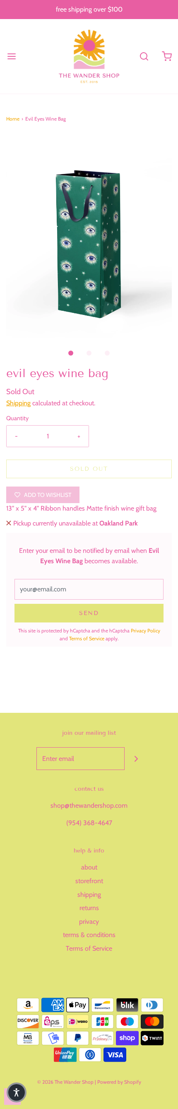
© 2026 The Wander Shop (66, 1082)
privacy (89, 921)
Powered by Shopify (119, 1082)
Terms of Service (86, 638)
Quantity (17, 418)
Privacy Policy (145, 630)
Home (12, 119)
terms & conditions (89, 935)
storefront (89, 881)
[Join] (136, 758)
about (89, 867)
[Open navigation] (11, 56)
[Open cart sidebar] (166, 56)
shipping (89, 894)
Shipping (18, 403)
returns (89, 908)
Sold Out (89, 468)
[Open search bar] (143, 56)
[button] (89, 236)
